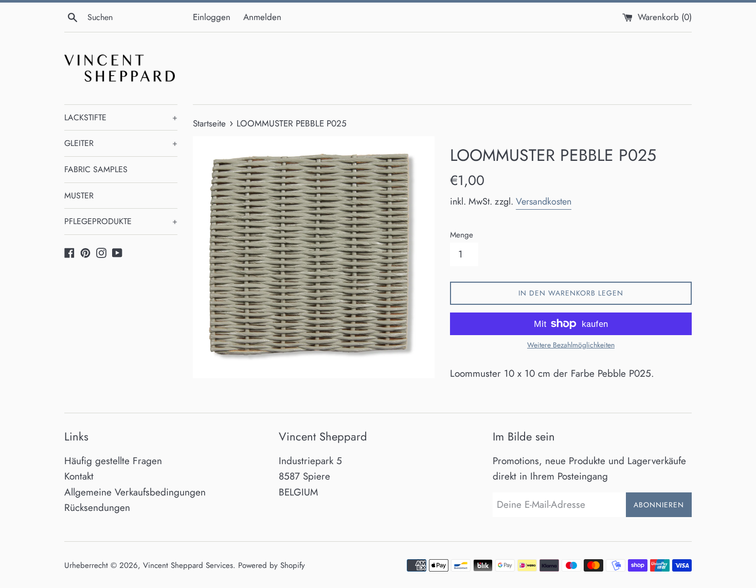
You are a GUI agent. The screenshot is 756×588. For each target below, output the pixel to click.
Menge (461, 235)
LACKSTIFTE (120, 117)
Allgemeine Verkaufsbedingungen (135, 492)
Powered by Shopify (271, 565)
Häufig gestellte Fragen (113, 461)
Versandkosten (543, 201)
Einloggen (211, 17)
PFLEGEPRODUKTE (120, 221)
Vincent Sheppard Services (188, 565)
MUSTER (79, 195)
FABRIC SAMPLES (96, 169)
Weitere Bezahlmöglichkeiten (571, 345)
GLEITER (120, 143)
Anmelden (262, 17)
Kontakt (79, 476)
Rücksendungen (97, 507)
